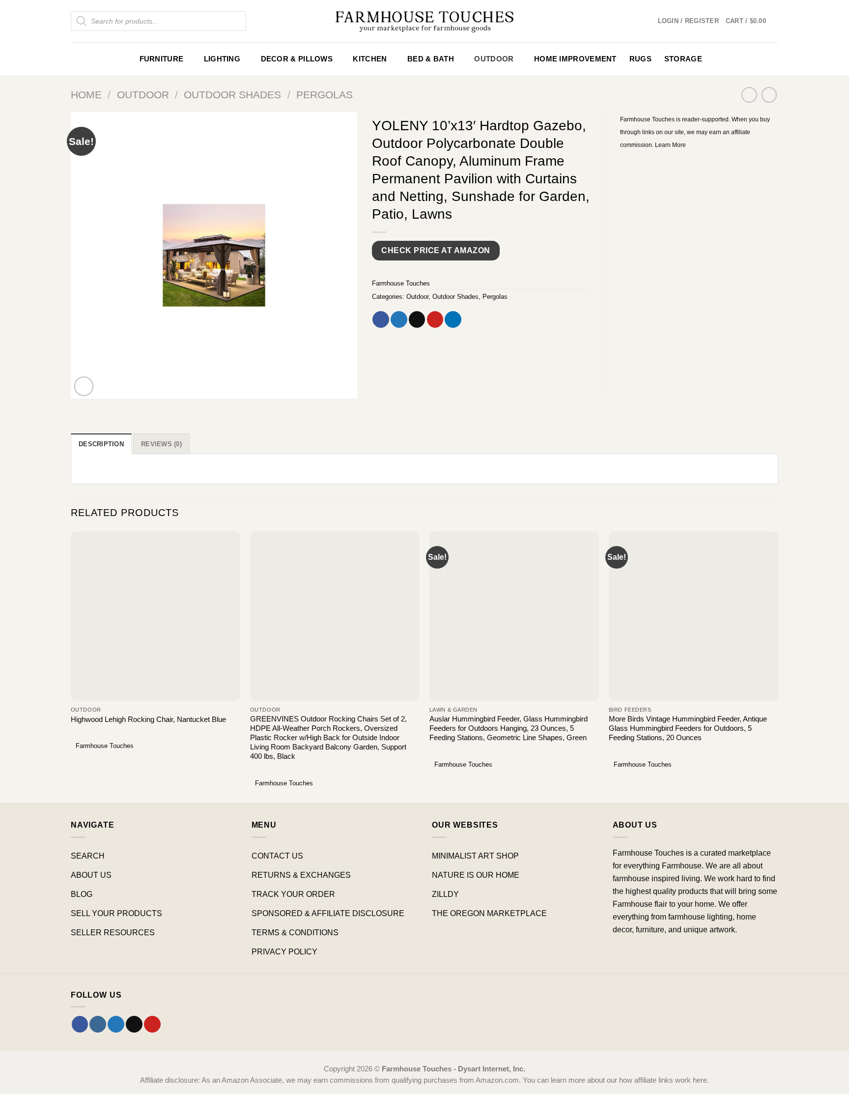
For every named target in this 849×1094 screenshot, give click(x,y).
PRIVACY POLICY (284, 951)
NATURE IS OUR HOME (475, 874)
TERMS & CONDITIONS (295, 932)
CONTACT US (277, 855)
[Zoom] (84, 386)
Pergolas (324, 94)
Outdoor (493, 59)
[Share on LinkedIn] (453, 319)
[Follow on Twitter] (116, 1024)
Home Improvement (575, 59)
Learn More (670, 145)
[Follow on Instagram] (97, 1024)
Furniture (162, 59)
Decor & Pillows (297, 59)
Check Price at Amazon (435, 250)
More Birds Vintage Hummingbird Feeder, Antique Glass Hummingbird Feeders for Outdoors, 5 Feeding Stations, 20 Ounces (688, 728)
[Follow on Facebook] (80, 1024)
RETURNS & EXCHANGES (301, 874)
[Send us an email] (134, 1024)
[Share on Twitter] (399, 319)
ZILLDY (445, 894)
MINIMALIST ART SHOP (475, 855)
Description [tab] (101, 444)
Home (86, 94)
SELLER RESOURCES (113, 932)
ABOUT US (91, 874)
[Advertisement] (699, 224)
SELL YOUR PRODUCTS (116, 913)
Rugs (640, 59)
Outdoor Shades (232, 94)
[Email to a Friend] (417, 319)
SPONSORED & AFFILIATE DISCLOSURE (328, 913)
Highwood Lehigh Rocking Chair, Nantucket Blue (148, 719)
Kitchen (370, 59)
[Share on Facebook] (380, 319)
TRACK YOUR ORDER (293, 894)
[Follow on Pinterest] (152, 1024)
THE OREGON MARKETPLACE (489, 913)
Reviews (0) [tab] (161, 444)
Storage (683, 59)
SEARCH (88, 855)
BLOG (81, 894)
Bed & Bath (430, 59)
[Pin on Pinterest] (435, 319)
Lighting (222, 59)
